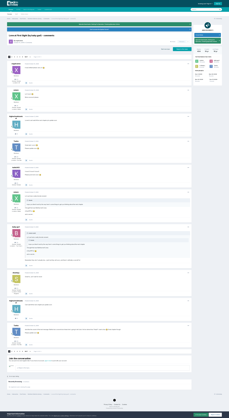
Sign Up (218, 3)
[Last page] (30, 57)
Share (173, 41)
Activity (18, 9)
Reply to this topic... (24, 368)
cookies (19, 415)
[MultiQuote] (26, 83)
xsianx (16, 90)
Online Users (24, 14)
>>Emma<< (202, 65)
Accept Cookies (201, 414)
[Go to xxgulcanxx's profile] (11, 42)
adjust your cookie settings (61, 415)
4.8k (17, 156)
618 (17, 183)
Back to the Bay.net (29, 9)
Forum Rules (199, 35)
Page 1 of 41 (37, 57)
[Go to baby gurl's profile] (16, 233)
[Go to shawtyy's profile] (16, 279)
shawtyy (16, 273)
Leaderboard (48, 9)
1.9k (17, 105)
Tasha (16, 141)
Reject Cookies (215, 414)
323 (17, 79)
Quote (31, 83)
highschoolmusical (16, 117)
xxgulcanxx (19, 40)
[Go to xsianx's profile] (16, 96)
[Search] (220, 9)
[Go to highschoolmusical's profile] (16, 125)
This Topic (213, 9)
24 (17, 134)
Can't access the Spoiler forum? (99, 29)
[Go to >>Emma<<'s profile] (196, 66)
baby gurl (16, 227)
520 (17, 288)
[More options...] (188, 64)
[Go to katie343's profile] (16, 174)
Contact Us (117, 404)
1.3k (17, 242)
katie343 (16, 167)
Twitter (39, 9)
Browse (11, 9)
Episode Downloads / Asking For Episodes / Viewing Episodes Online (99, 24)
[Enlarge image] (44, 67)
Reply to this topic (182, 49)
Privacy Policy (108, 404)
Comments (29, 42)
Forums (9, 14)
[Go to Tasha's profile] (16, 147)
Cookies (124, 404)
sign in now (48, 360)
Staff (16, 14)
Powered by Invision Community (114, 408)
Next (26, 57)
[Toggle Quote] (27, 200)
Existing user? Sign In (205, 3)
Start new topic (165, 49)
